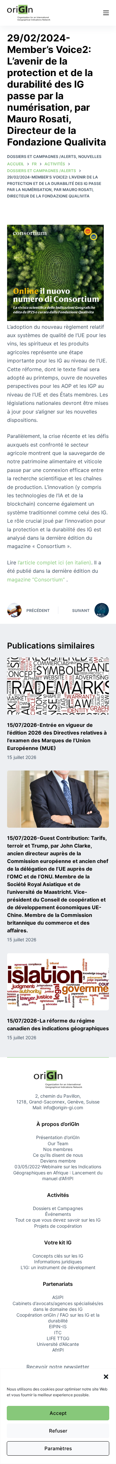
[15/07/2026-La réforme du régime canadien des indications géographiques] (58, 981)
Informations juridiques (58, 1261)
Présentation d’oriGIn (58, 1137)
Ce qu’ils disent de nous (58, 1155)
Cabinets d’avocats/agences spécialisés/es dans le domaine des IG (58, 1306)
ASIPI (57, 1297)
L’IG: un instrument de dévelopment (58, 1267)
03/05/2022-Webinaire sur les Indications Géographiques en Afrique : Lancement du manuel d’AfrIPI (57, 1172)
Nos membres (57, 1149)
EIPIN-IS (58, 1326)
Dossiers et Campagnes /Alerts (41, 156)
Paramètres (58, 1448)
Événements (58, 1214)
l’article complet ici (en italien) (54, 562)
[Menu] (106, 13)
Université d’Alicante (58, 1344)
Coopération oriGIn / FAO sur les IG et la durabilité (58, 1317)
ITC (58, 1332)
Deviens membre (58, 1160)
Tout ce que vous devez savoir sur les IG (58, 1220)
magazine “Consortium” (36, 579)
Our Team (58, 1143)
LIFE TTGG (58, 1338)
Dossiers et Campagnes (58, 1208)
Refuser (58, 1431)
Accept (58, 1413)
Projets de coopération (58, 1226)
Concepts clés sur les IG (58, 1256)
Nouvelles (90, 156)
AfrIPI (58, 1350)
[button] (106, 1376)
